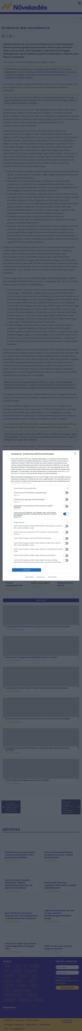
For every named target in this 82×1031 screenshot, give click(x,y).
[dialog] (41, 515)
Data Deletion (29, 577)
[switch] (65, 492)
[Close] (76, 454)
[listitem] (41, 488)
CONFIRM (26, 570)
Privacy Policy (52, 577)
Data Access (41, 577)
